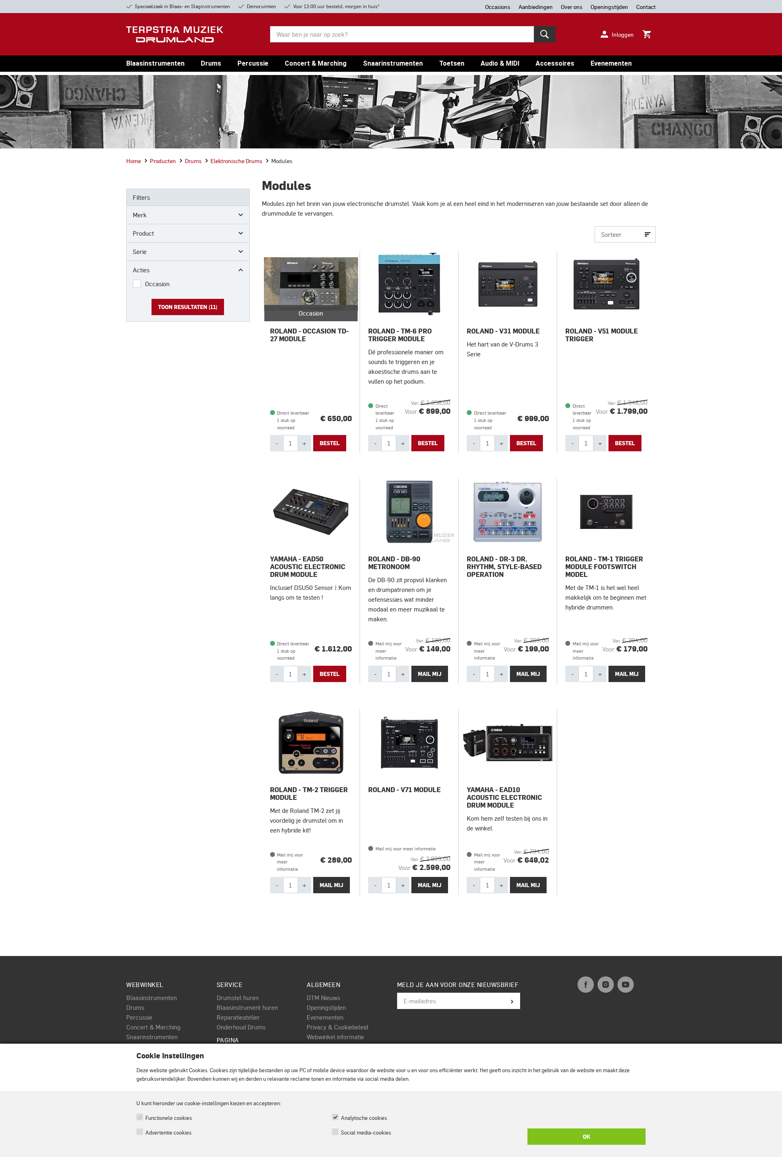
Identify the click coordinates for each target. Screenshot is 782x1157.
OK (586, 1136)
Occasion (157, 284)
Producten (163, 160)
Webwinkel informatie (335, 1037)
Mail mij (430, 674)
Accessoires (555, 63)
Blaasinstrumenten (155, 63)
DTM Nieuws (323, 998)
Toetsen (451, 63)
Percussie (252, 63)
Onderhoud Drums (241, 1027)
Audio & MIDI (500, 63)
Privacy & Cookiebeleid (337, 1027)
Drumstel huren (238, 998)
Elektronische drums (236, 160)
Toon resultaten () (187, 307)
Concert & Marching (316, 63)
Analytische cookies (364, 1117)
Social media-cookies (366, 1132)
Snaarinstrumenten (393, 63)
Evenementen (611, 63)
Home (133, 160)
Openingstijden (326, 1007)
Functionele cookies (168, 1117)
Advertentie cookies (168, 1132)
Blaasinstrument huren (247, 1007)
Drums (211, 63)
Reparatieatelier (238, 1017)
